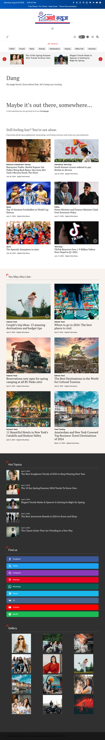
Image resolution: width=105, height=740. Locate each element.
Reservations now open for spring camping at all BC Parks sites (27, 380)
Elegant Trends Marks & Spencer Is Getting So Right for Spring (38, 58)
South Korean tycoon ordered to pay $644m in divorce (72, 168)
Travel (15, 322)
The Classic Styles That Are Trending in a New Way (47, 530)
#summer (92, 49)
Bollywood (10, 164)
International (58, 164)
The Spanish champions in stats (22, 249)
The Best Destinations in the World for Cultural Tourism (76, 380)
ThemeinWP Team (59, 736)
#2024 (11, 49)
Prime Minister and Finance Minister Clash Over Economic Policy (76, 211)
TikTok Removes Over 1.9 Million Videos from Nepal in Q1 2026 (74, 251)
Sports (8, 207)
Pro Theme (43, 6)
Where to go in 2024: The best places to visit (73, 326)
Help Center (53, 6)
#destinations (55, 49)
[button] (4, 59)
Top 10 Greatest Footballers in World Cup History (27, 211)
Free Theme (33, 6)
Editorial (57, 322)
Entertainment (19, 164)
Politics (56, 207)
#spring (67, 49)
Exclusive (9, 429)
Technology (68, 164)
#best (32, 49)
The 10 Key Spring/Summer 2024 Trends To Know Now (49, 488)
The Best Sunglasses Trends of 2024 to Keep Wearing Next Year (53, 473)
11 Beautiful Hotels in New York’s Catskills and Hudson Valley (27, 433)
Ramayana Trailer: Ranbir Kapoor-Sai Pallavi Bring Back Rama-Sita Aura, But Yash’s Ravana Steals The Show (26, 170)
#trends (42, 49)
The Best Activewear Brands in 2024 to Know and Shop (82, 58)
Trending (27, 164)
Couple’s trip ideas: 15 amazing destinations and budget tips (25, 326)
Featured (9, 322)
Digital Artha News (23, 176)
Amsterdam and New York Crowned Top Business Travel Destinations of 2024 (76, 435)
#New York (79, 49)
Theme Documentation (68, 6)
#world (22, 49)
